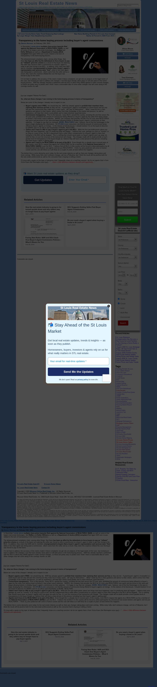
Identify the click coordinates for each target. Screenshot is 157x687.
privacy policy (83, 379)
